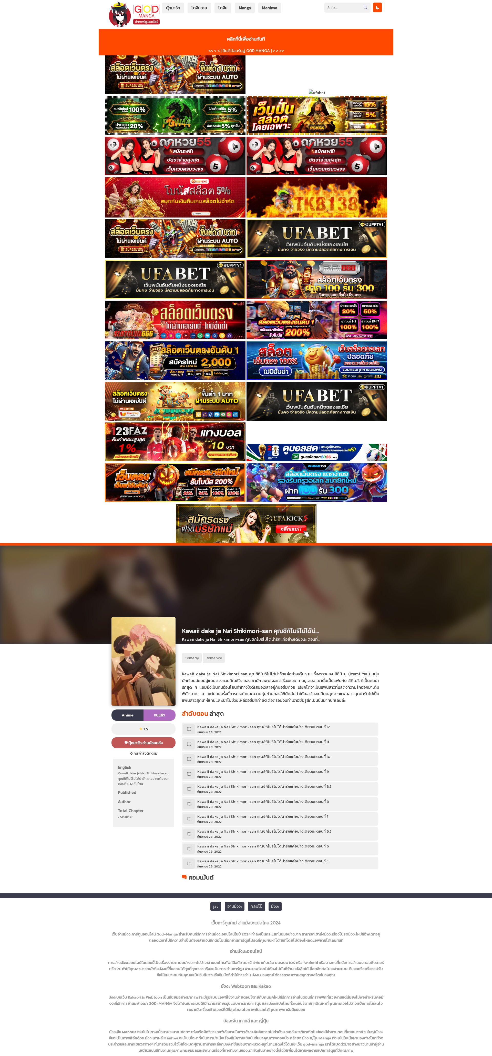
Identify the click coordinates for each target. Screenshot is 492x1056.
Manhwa (269, 8)
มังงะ (275, 906)
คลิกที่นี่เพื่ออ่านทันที (246, 38)
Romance (214, 658)
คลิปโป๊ (256, 906)
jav (216, 906)
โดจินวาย (199, 8)
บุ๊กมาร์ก (173, 8)
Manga (245, 8)
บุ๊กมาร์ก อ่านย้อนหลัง (145, 743)
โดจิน (223, 8)
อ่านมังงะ (234, 906)
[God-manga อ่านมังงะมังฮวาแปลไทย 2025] (134, 24)
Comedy (191, 658)
